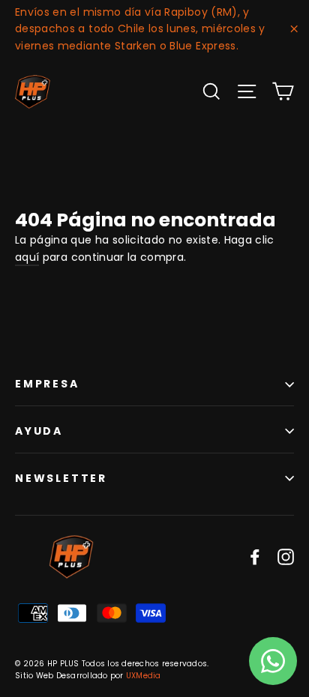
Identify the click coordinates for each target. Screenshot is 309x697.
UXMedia (143, 675)
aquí (27, 257)
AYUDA (39, 430)
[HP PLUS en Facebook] (255, 556)
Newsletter (61, 478)
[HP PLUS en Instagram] (286, 556)
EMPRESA (47, 383)
